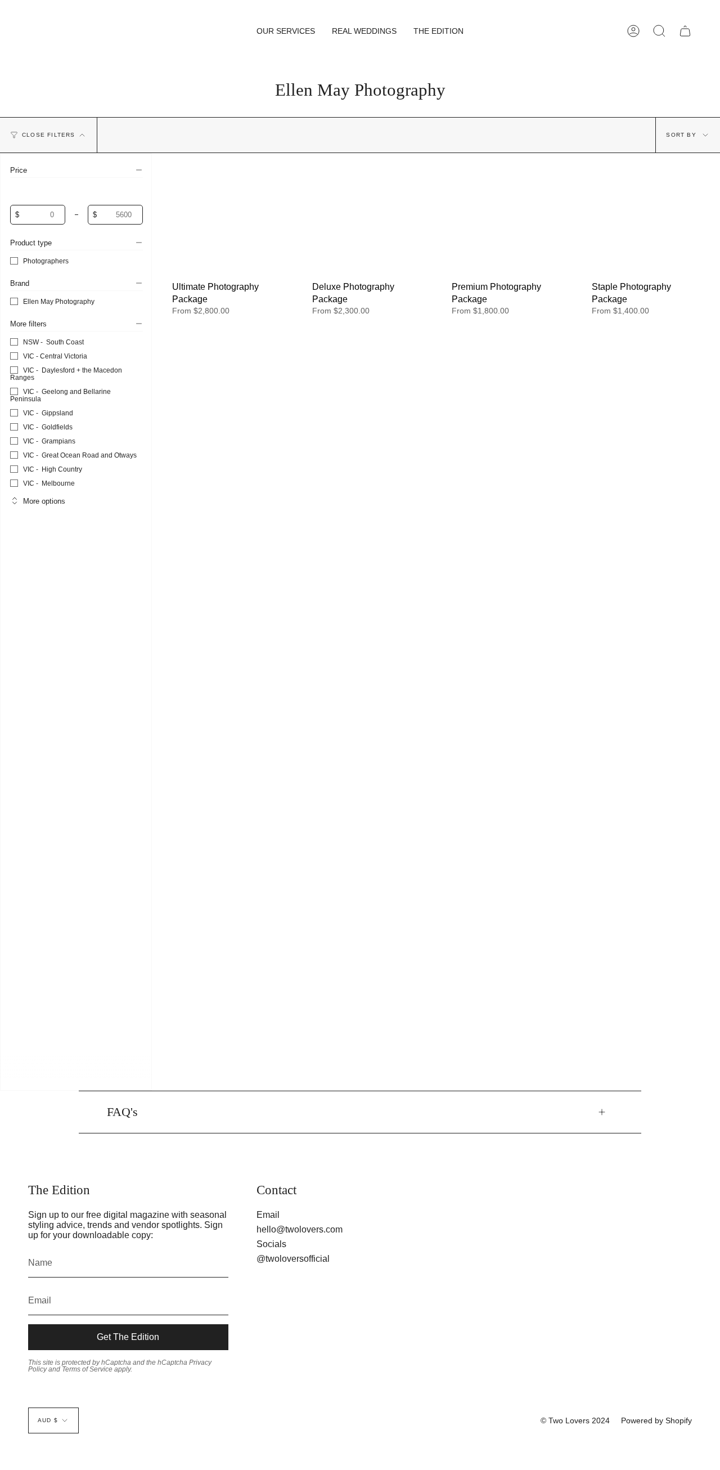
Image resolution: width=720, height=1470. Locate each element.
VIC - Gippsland (48, 412)
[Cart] (685, 31)
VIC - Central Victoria (55, 356)
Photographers (46, 261)
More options (44, 501)
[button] (285, 31)
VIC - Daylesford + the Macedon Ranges (66, 373)
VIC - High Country (52, 469)
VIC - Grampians (49, 441)
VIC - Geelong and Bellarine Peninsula (60, 395)
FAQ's (122, 1112)
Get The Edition (128, 1337)
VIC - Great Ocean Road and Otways (80, 455)
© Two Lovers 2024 (575, 1420)
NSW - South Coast (53, 342)
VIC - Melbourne (49, 483)
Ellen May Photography (58, 301)
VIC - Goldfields (48, 427)
